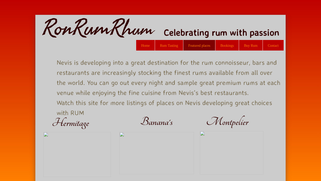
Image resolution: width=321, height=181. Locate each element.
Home (145, 46)
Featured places (199, 46)
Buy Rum (251, 46)
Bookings (227, 46)
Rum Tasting (169, 46)
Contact (273, 46)
